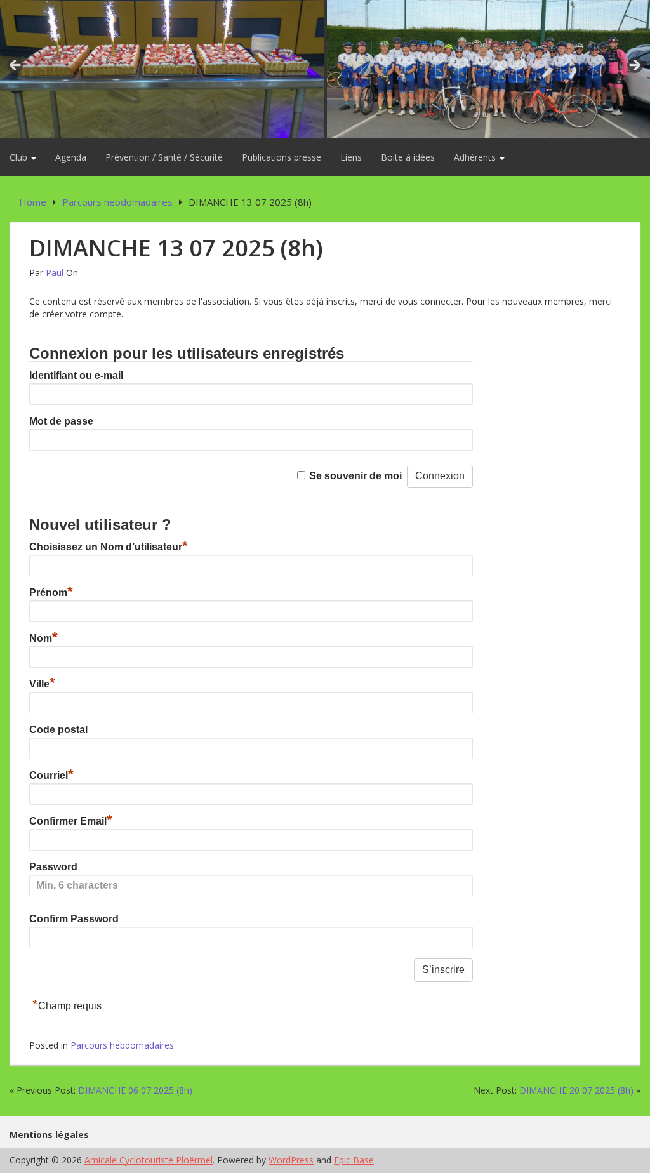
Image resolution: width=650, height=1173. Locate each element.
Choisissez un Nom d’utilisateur (108, 546)
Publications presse (281, 157)
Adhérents (476, 157)
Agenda (70, 157)
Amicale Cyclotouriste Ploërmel (148, 1160)
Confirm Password (74, 918)
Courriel (51, 775)
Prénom (51, 592)
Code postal (58, 729)
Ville (42, 684)
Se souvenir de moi (355, 475)
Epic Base (354, 1160)
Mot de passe (61, 421)
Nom (43, 638)
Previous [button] (15, 66)
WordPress (291, 1160)
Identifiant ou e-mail (76, 375)
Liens (351, 157)
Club (20, 157)
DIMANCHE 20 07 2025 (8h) (576, 1090)
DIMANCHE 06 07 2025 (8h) (135, 1090)
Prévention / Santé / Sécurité (164, 157)
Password (53, 866)
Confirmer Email (70, 821)
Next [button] (634, 66)
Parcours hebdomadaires (122, 1045)
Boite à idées (408, 157)
